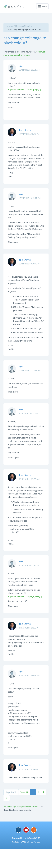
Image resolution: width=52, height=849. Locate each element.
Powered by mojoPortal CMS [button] (26, 838)
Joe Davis (25, 130)
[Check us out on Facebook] (18, 830)
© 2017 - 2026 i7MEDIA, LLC (26, 841)
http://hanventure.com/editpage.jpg (24, 89)
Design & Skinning (23, 26)
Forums (9, 26)
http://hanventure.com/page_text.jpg (25, 596)
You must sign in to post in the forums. (21, 806)
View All (24, 792)
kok (21, 65)
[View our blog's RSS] (34, 830)
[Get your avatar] (12, 70)
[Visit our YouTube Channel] (26, 830)
